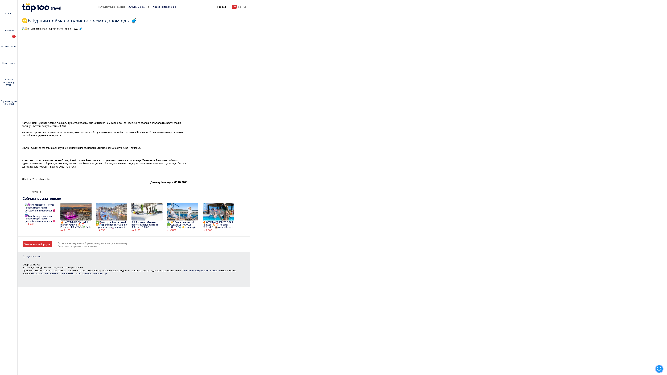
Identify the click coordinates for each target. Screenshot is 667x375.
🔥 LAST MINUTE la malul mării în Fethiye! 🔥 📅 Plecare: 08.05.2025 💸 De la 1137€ (75, 225)
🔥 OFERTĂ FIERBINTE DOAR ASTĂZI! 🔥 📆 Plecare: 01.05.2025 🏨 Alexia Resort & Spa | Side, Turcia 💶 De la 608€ (218, 225)
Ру (234, 6)
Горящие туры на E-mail (9, 102)
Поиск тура (8, 62)
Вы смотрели (8, 41)
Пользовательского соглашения (50, 273)
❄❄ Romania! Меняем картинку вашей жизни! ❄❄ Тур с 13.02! (144, 224)
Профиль (9, 29)
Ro (239, 6)
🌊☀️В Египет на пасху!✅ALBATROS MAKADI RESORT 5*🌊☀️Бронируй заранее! (181, 225)
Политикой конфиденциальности (201, 270)
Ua (245, 6)
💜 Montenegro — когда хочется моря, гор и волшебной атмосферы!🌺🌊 (40, 219)
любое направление (164, 6)
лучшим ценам (137, 6)
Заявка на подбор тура (9, 82)
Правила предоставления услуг (89, 273)
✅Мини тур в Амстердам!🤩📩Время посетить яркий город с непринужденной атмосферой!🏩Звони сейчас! (111, 225)
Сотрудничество (32, 256)
